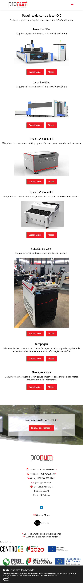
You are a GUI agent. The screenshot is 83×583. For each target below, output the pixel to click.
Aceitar (6, 579)
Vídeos (51, 72)
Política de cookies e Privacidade (46, 576)
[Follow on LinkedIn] (41, 507)
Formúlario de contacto (41, 428)
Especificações (35, 72)
